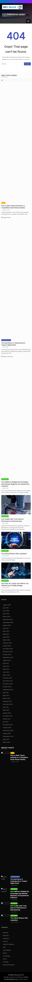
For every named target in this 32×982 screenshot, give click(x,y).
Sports (5, 953)
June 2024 (6, 666)
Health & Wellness (8, 944)
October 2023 (7, 686)
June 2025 (6, 631)
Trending (5, 962)
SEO (3, 202)
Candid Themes (23, 979)
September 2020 (8, 730)
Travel (5, 959)
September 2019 (8, 736)
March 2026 (6, 616)
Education (6, 935)
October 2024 (7, 654)
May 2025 (6, 634)
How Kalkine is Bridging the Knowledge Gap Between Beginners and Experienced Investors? (15, 484)
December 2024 (8, 648)
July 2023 (6, 692)
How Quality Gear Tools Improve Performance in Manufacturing (18, 908)
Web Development (8, 965)
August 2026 (7, 605)
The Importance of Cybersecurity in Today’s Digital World (18, 881)
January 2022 (7, 713)
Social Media (7, 950)
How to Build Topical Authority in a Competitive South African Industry (19, 757)
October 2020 (7, 727)
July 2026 (6, 608)
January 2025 (7, 646)
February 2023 (7, 701)
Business (5, 479)
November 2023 (8, 684)
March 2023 (6, 698)
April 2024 (6, 672)
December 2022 (8, 704)
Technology (6, 340)
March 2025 (6, 640)
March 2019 (6, 742)
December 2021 (8, 716)
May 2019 (6, 739)
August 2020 (7, 733)
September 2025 (8, 622)
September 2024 (8, 657)
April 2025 (6, 637)
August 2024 (7, 660)
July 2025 (6, 628)
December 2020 (8, 724)
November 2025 (8, 619)
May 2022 (6, 710)
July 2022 (6, 707)
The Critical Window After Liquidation (14, 553)
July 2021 (6, 722)
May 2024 (6, 669)
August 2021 (7, 719)
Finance (5, 941)
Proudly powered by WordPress (13, 977)
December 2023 (8, 681)
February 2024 (7, 678)
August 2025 (7, 625)
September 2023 (8, 689)
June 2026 (6, 611)
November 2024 (8, 651)
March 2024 (6, 675)
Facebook (6, 938)
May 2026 (6, 613)
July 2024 (6, 663)
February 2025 (7, 643)
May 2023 (6, 695)
